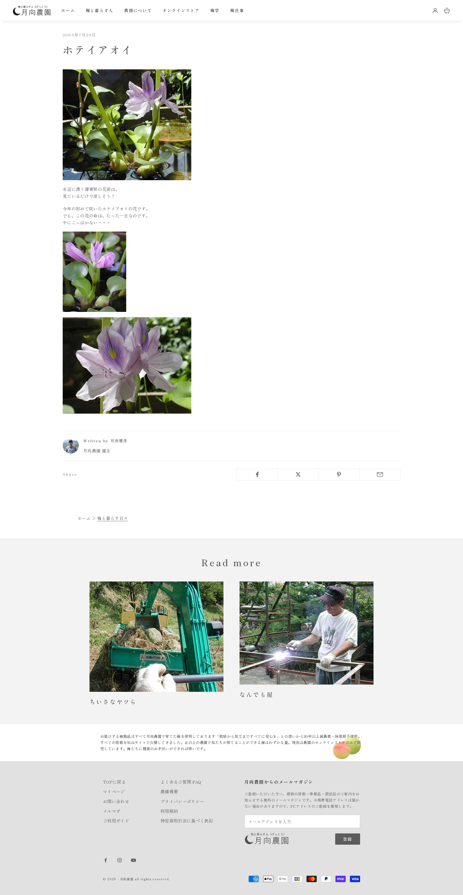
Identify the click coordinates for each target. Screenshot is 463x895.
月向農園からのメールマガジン (278, 782)
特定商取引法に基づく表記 (186, 820)
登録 (347, 839)
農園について (138, 10)
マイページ (114, 791)
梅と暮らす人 (100, 10)
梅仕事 (237, 10)
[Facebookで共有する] (257, 474)
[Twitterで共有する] (298, 474)
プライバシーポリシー (182, 801)
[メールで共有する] (380, 474)
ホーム (68, 10)
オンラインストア (181, 10)
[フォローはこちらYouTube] (133, 860)
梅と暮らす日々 (112, 518)
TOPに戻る (114, 782)
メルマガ (111, 811)
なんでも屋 (256, 694)
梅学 (215, 10)
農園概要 (169, 791)
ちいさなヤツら (113, 701)
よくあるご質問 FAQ (180, 782)
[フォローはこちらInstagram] (119, 860)
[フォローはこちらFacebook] (105, 860)
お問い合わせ (116, 801)
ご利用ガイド (116, 820)
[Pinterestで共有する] (339, 474)
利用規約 (169, 811)
